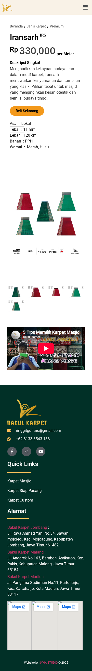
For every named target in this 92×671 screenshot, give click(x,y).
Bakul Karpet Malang (25, 552)
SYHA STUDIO (48, 662)
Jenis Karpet (36, 26)
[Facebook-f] (12, 451)
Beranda (16, 26)
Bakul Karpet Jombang (27, 527)
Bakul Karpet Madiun (25, 576)
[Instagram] (26, 451)
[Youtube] (40, 451)
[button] (85, 7)
